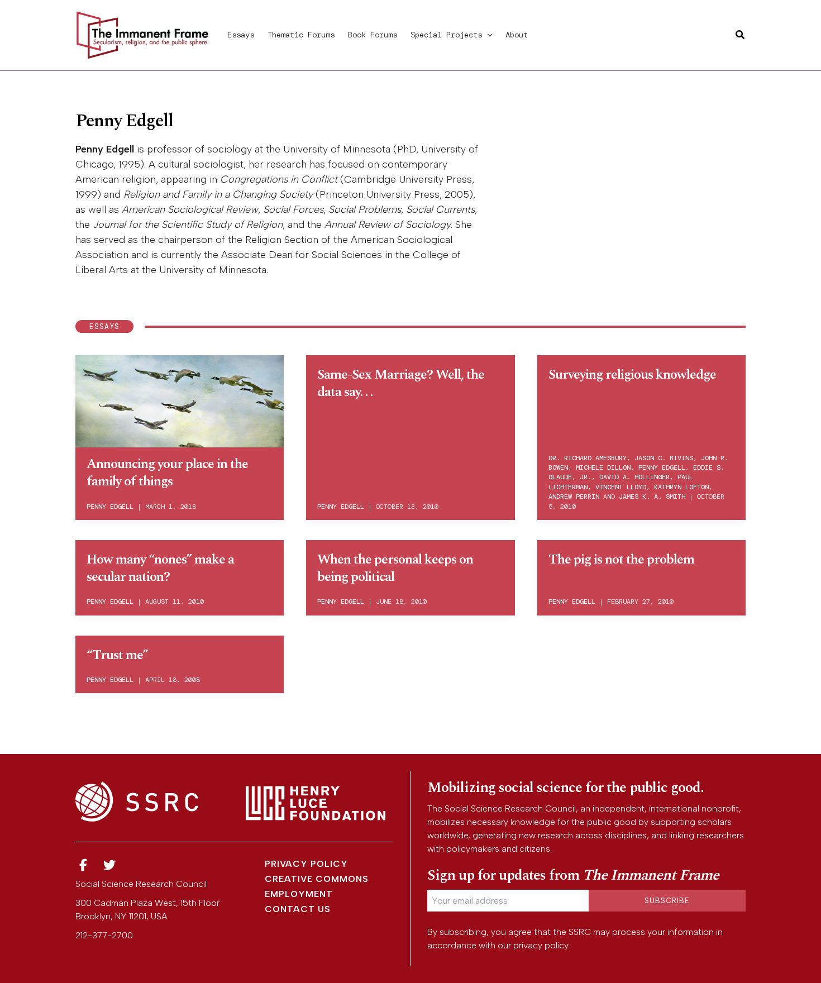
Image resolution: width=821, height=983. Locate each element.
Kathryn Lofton (681, 487)
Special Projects (446, 35)
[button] (487, 34)
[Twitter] (110, 865)
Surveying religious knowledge (632, 375)
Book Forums (372, 35)
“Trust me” (117, 655)
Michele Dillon (603, 467)
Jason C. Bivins (663, 458)
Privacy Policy (306, 863)
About (516, 35)
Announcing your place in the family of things (167, 472)
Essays (240, 35)
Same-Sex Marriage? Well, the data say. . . (400, 383)
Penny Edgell (110, 506)
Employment (299, 894)
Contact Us (298, 909)
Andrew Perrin (573, 496)
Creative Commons (317, 879)
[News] (83, 865)
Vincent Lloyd (620, 487)
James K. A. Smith (652, 496)
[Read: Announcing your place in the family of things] (179, 399)
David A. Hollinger (634, 477)
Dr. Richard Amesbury (587, 458)
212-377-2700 (104, 935)
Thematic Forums (301, 35)
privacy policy (540, 945)
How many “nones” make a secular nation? (160, 568)
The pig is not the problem (621, 560)
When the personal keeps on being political (395, 568)
